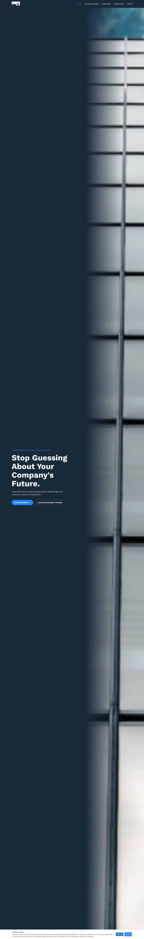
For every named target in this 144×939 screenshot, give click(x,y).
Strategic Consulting (92, 4)
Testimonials (106, 4)
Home (80, 4)
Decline (119, 934)
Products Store (119, 4)
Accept (128, 934)
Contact (129, 4)
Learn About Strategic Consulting (50, 502)
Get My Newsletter (21, 502)
